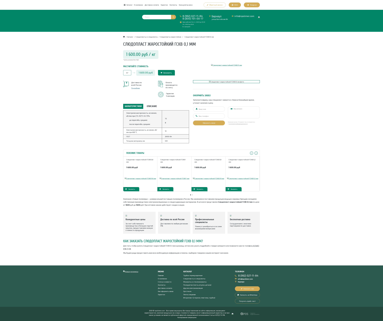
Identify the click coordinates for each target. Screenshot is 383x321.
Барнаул (216, 16)
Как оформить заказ (165, 291)
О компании (138, 5)
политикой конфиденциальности (238, 124)
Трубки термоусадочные (192, 275)
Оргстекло (187, 291)
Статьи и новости (164, 282)
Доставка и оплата (152, 5)
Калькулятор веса (185, 5)
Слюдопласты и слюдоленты (194, 279)
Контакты (173, 5)
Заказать (167, 72)
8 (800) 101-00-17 (193, 18)
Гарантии (164, 5)
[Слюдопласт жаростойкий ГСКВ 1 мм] (174, 178)
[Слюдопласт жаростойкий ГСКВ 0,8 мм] (140, 178)
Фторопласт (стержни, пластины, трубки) (199, 298)
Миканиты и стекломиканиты (194, 282)
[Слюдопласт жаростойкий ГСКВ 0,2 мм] (242, 178)
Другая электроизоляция (193, 288)
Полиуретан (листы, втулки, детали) (197, 285)
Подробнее (135, 88)
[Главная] (124, 37)
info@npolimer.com (244, 16)
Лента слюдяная (189, 294)
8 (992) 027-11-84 (193, 15)
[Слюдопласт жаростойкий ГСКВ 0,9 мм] (208, 178)
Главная (161, 275)
